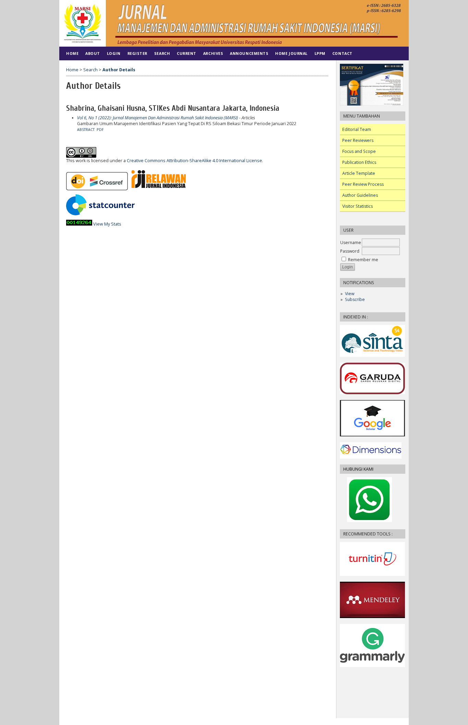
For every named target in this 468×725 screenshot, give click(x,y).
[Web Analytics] (79, 224)
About (92, 53)
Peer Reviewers (357, 140)
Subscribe (355, 299)
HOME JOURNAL (291, 53)
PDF (100, 129)
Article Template (358, 173)
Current (186, 53)
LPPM (320, 53)
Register (137, 53)
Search (162, 53)
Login (114, 53)
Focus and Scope (359, 151)
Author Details (118, 70)
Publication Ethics (359, 162)
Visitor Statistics (357, 206)
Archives (213, 53)
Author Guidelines (360, 195)
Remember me (363, 260)
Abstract (86, 129)
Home (72, 53)
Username (350, 242)
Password (349, 251)
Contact (342, 53)
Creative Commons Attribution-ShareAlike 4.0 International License (194, 161)
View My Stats (107, 224)
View (349, 294)
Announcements (249, 53)
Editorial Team (356, 129)
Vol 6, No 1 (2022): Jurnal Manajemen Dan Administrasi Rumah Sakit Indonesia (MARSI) (157, 118)
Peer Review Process (363, 184)
